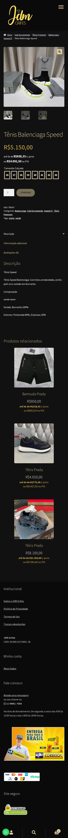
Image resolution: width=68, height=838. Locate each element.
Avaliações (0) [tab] (11, 252)
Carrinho (52, 829)
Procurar (34, 832)
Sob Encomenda (22, 34)
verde (18, 218)
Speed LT (8, 38)
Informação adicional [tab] (15, 243)
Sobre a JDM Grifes (14, 601)
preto (11, 218)
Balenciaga (54, 34)
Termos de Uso (12, 616)
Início (9, 34)
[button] (59, 51)
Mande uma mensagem (16, 695)
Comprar (25, 192)
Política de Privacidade (16, 608)
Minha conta (11, 832)
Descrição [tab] (9, 233)
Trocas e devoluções (14, 624)
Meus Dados (10, 668)
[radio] (7, 175)
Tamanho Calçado (14, 168)
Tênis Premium (39, 34)
